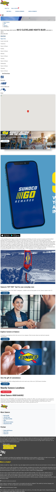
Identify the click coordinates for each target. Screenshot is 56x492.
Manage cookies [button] (6, 444)
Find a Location (6, 391)
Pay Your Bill (6, 415)
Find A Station (6, 22)
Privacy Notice (2, 441)
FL (4, 24)
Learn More (5, 141)
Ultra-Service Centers (8, 422)
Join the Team (7, 417)
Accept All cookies (8, 448)
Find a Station (14, 8)
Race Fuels (6, 432)
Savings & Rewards (19, 11)
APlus (5, 420)
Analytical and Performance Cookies (9, 487)
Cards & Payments (32, 11)
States (5, 23)
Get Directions (6, 73)
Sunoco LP (6, 433)
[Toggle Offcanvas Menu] (2, 15)
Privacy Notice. (41, 458)
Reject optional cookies (9, 445)
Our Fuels (8, 11)
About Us (7, 8)
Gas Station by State (8, 418)
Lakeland (5, 25)
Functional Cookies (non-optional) (9, 481)
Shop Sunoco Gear (8, 423)
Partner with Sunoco (8, 430)
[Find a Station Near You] (0, 15)
